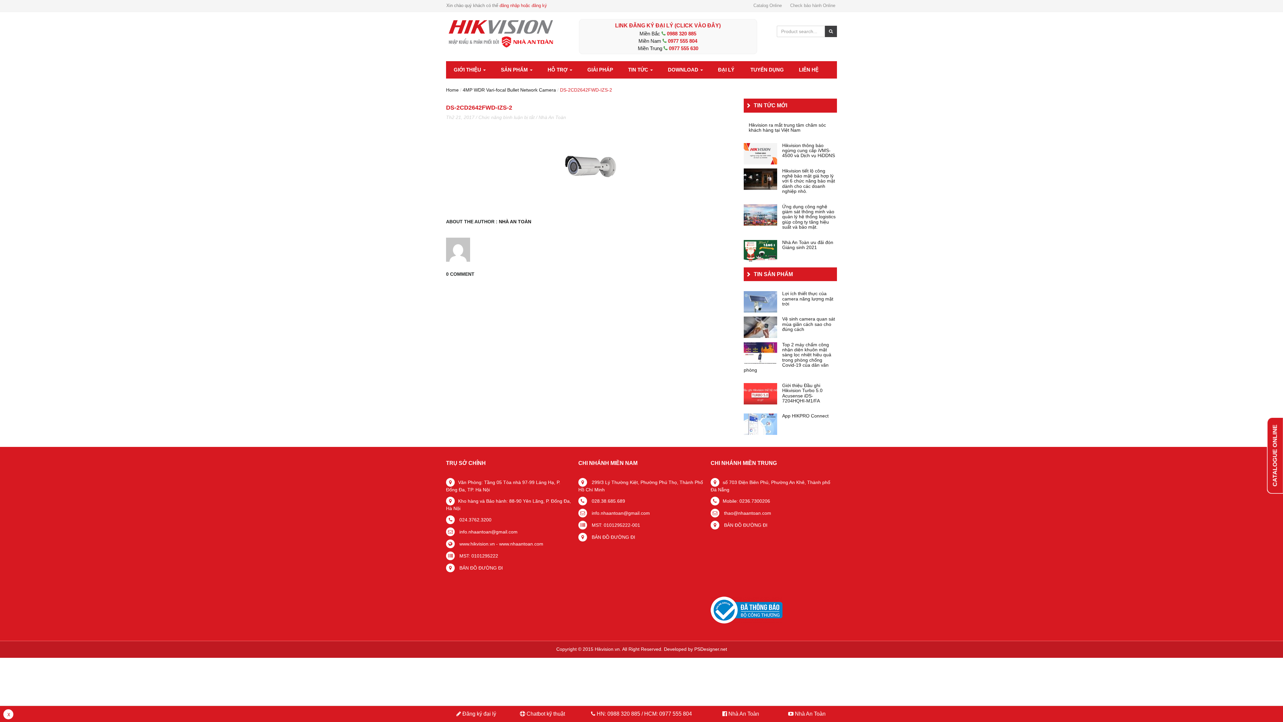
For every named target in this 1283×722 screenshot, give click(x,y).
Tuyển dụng (767, 70)
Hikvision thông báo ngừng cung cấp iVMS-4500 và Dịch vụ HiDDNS (808, 150)
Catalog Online (767, 5)
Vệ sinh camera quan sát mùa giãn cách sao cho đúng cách (808, 324)
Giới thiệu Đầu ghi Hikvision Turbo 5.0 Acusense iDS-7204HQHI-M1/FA (802, 393)
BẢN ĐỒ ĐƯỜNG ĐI (480, 568)
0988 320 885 (681, 33)
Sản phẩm (515, 70)
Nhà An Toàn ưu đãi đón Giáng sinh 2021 (807, 245)
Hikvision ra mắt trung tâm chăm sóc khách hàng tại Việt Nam (787, 128)
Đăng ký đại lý (478, 714)
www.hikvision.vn (476, 544)
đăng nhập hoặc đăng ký (523, 5)
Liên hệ (809, 70)
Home (452, 90)
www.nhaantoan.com (521, 544)
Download (684, 70)
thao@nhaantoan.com (747, 513)
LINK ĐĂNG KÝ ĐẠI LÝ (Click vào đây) (668, 25)
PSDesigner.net (710, 649)
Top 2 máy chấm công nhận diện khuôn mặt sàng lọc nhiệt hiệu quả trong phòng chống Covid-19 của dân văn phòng (787, 357)
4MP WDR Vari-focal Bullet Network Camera (509, 90)
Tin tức (639, 70)
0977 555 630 (683, 48)
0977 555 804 (682, 41)
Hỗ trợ (558, 70)
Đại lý (726, 70)
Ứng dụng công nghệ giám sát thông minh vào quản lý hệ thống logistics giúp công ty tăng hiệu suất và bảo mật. (809, 217)
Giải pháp (600, 70)
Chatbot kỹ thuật (545, 714)
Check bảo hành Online (812, 5)
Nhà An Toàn (552, 117)
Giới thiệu (468, 70)
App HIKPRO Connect (805, 415)
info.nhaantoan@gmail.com (488, 531)
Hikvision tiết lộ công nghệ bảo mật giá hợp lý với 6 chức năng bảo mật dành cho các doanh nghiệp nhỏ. (808, 181)
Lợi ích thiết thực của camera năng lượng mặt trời (807, 299)
